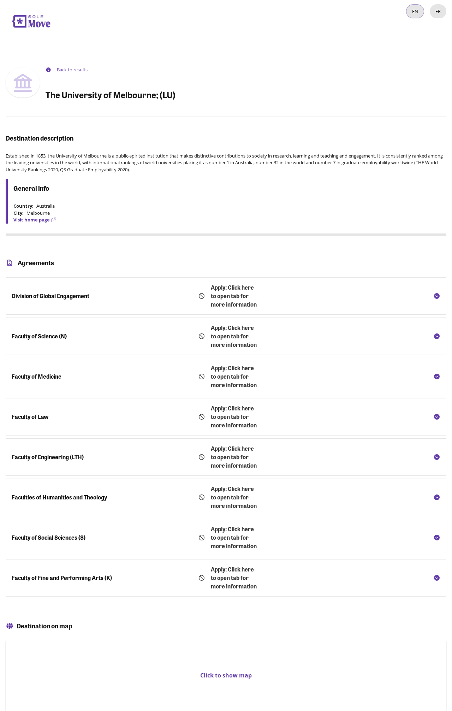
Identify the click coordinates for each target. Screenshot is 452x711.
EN (415, 11)
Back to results (72, 69)
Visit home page (31, 220)
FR (438, 11)
